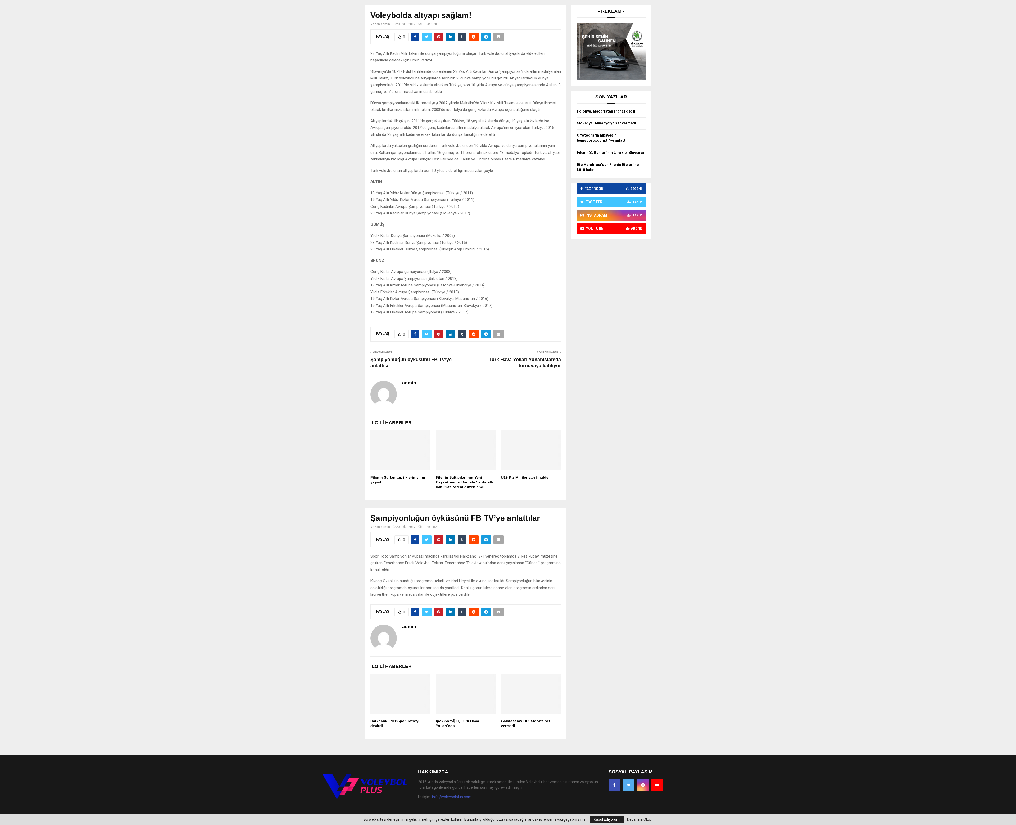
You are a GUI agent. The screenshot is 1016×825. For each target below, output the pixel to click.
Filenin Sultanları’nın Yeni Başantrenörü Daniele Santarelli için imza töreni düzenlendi (464, 482)
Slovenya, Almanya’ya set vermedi (606, 123)
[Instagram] (643, 785)
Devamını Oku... (639, 819)
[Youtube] (657, 785)
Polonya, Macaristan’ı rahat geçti (606, 111)
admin (385, 24)
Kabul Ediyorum (607, 819)
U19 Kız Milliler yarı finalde (524, 477)
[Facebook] (614, 785)
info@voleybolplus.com (451, 797)
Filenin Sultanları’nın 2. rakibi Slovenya (610, 152)
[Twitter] (628, 785)
